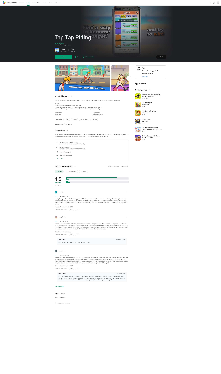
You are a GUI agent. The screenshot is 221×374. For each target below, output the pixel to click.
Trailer (161, 57)
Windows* (100, 114)
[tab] (21, 3)
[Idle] (67, 119)
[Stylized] (94, 119)
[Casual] (74, 119)
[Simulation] (59, 119)
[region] (79, 50)
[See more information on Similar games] (150, 90)
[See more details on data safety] (60, 159)
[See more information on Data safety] (67, 131)
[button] (82, 78)
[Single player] (84, 119)
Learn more (63, 144)
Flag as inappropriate (62, 303)
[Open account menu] (218, 3)
